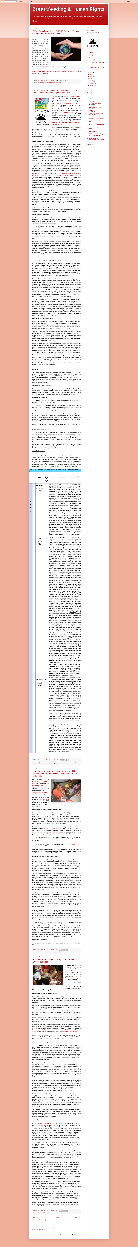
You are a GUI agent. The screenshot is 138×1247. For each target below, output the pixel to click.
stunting (52, 763)
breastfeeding (47, 951)
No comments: (52, 759)
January (92, 85)
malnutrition (52, 951)
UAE (58, 763)
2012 (90, 92)
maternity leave (59, 951)
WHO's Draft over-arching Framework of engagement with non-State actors (96, 113)
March (91, 81)
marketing (73, 762)
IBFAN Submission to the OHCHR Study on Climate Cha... (97, 62)
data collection (57, 762)
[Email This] (60, 80)
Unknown (91, 30)
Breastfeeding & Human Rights (68, 9)
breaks (41, 951)
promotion (66, 951)
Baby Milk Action (93, 131)
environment (48, 82)
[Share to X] (64, 80)
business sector (50, 762)
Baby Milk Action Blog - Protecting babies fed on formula (95, 109)
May (91, 76)
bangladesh (40, 762)
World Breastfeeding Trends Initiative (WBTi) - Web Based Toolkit (96, 120)
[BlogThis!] (62, 80)
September (93, 70)
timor (55, 763)
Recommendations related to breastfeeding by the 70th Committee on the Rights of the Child (54, 91)
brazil (44, 762)
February (92, 83)
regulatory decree (67, 1212)
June (91, 74)
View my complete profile (93, 32)
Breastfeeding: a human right (96, 124)
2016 (90, 55)
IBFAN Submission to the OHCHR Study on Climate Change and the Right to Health (56, 32)
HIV (43, 1212)
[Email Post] (57, 80)
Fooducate (91, 101)
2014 (90, 88)
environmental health (56, 82)
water (61, 763)
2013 (90, 90)
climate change (41, 82)
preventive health (46, 763)
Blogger (76, 1235)
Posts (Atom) (42, 1220)
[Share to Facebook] (66, 80)
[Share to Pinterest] (67, 80)
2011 (90, 94)
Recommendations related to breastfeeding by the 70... (97, 66)
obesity (39, 763)
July (91, 72)
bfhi (38, 951)
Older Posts (78, 1217)
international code (49, 1212)
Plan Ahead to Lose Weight (95, 103)
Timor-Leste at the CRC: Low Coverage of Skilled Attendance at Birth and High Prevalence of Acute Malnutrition (54, 773)
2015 (90, 57)
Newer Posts (36, 1217)
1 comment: (51, 949)
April (91, 78)
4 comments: (52, 80)
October (92, 59)
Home (57, 1217)
